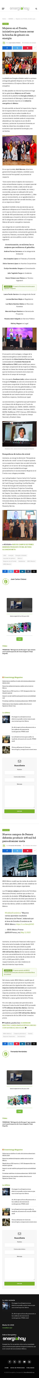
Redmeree (22, 561)
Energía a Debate (21, 555)
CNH (4, 555)
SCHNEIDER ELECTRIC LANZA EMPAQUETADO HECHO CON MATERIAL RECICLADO (19, 1025)
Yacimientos (21, 1036)
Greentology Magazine (13, 677)
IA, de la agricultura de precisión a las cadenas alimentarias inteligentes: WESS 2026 (24, 729)
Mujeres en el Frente (9, 561)
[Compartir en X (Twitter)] (17, 48)
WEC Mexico (31, 561)
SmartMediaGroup (29, 1372)
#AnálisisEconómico (13, 913)
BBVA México (7, 1033)
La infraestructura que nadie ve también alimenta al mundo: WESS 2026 (24, 739)
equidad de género (9, 558)
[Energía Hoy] (19, 9)
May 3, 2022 (26, 932)
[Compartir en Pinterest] (27, 48)
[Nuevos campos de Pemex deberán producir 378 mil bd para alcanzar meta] (19, 866)
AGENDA (5, 24)
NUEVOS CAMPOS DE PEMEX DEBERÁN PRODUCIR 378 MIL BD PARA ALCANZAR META (18, 547)
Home (6, 1367)
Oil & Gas (6, 830)
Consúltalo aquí (7, 1328)
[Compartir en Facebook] (7, 48)
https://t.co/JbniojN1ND (25, 924)
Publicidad (30, 1367)
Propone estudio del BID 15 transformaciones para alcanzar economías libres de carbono (19, 972)
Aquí (19, 639)
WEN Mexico (7, 564)
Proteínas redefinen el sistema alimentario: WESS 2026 (19, 701)
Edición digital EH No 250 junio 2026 (19, 616)
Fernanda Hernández (15, 845)
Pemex (30, 1033)
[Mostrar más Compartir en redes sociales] (35, 48)
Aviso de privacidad (17, 1367)
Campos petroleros (20, 1033)
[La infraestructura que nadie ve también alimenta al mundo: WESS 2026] (6, 739)
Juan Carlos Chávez (14, 43)
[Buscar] (36, 9)
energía (10, 555)
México (20, 558)
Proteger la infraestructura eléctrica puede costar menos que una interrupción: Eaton (23, 719)
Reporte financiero (9, 1036)
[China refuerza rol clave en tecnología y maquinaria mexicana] (6, 750)
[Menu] (3, 9)
